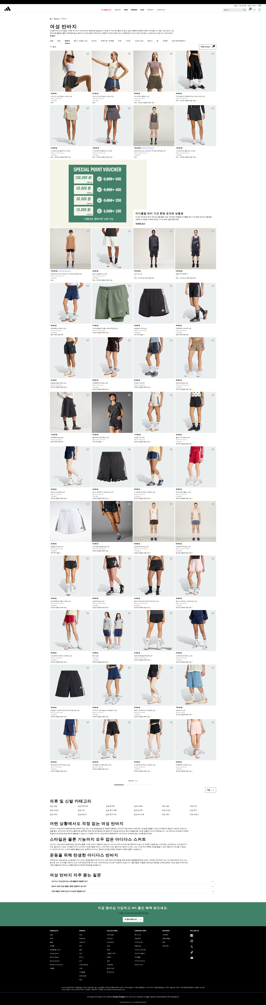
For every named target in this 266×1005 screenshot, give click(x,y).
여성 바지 (193, 806)
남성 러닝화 (138, 806)
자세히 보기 (140, 224)
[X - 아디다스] (203, 947)
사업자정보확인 (161, 997)
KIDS (142, 10)
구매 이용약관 (107, 997)
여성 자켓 (165, 814)
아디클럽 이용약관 (149, 997)
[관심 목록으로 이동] (254, 9)
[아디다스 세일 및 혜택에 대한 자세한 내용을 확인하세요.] (133, 2)
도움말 (235, 5)
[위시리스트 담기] (87, 54)
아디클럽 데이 (106, 10)
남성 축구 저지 (111, 814)
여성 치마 (193, 810)
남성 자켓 (53, 814)
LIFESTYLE (161, 10)
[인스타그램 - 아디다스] (203, 941)
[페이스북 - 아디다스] (203, 936)
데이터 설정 (98, 997)
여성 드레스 (194, 814)
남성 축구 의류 (111, 810)
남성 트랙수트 (83, 806)
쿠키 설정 (90, 997)
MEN (126, 10)
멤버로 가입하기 (252, 5)
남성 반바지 (82, 814)
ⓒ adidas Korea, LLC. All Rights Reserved (133, 1002)
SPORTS (150, 10)
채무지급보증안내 (173, 997)
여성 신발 (165, 806)
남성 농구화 (138, 810)
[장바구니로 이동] (259, 9)
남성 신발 (53, 806)
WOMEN (134, 10)
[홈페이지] (7, 8)
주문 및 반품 (242, 5)
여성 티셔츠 (166, 810)
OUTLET (118, 10)
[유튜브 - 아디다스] (203, 958)
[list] (133, 41)
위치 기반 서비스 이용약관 (134, 997)
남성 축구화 (110, 806)
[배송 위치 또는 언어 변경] (259, 5)
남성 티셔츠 (54, 810)
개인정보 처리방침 (119, 997)
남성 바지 (81, 810)
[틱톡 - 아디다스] (203, 952)
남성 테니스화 (139, 814)
